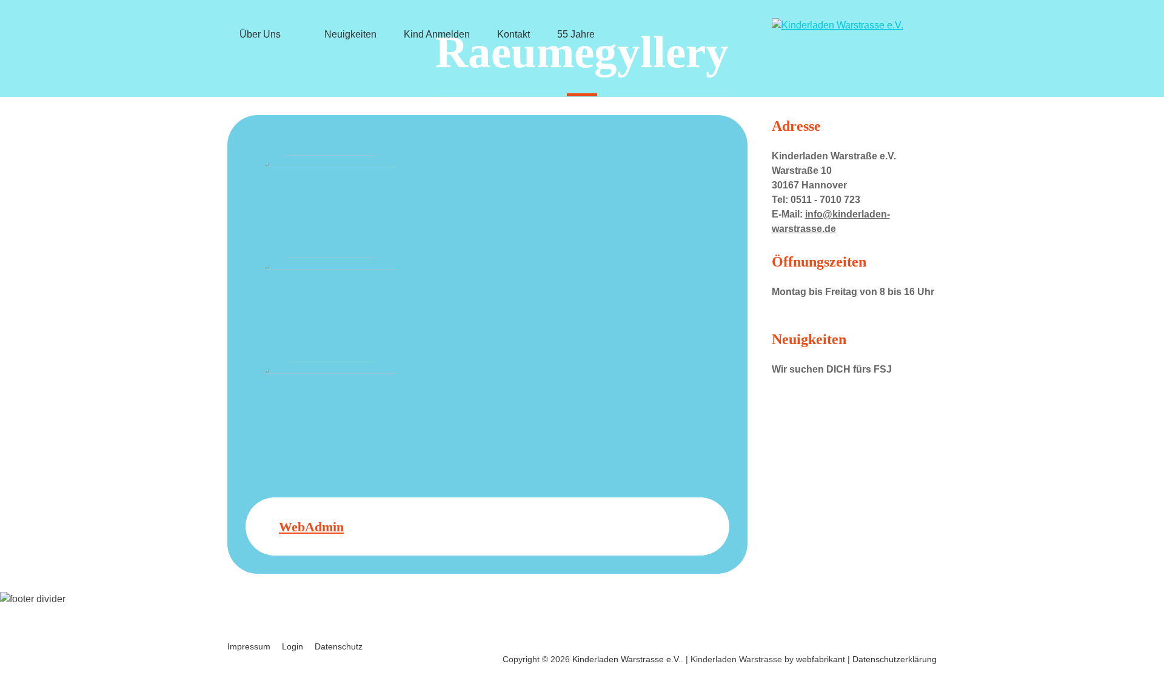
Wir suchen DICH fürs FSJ (832, 369)
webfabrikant (820, 659)
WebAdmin (311, 526)
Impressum (248, 646)
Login (292, 646)
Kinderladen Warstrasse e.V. (626, 659)
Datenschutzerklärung (894, 659)
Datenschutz (339, 646)
